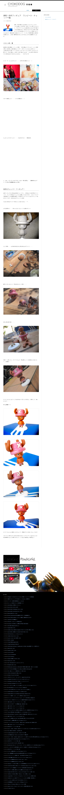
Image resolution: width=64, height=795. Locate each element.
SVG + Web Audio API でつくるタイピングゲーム (16, 662)
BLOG (36, 10)
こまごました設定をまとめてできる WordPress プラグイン (17, 780)
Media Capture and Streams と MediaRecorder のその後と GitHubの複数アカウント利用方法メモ (23, 646)
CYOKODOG (16, 4)
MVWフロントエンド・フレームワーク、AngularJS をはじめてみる (19, 677)
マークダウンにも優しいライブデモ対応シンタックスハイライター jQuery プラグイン (22, 685)
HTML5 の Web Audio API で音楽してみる (14, 673)
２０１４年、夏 (47, 17)
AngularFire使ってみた (11, 627)
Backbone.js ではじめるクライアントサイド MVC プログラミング (18, 679)
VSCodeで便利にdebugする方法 (13, 642)
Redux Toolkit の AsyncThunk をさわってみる (15, 611)
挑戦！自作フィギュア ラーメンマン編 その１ (16, 708)
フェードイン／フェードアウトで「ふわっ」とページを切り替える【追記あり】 (21, 697)
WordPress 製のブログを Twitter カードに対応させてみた (17, 691)
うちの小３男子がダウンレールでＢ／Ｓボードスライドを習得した (19, 689)
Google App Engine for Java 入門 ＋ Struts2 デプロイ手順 (17, 732)
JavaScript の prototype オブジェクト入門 (14, 683)
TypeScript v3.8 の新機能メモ (12, 619)
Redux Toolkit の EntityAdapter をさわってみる (15, 609)
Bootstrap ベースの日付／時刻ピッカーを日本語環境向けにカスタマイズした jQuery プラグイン (24, 763)
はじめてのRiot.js (11, 652)
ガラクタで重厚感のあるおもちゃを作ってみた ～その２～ (18, 759)
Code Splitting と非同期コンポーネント (14, 605)
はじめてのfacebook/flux (12, 654)
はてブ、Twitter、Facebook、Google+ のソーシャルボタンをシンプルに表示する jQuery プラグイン (24, 728)
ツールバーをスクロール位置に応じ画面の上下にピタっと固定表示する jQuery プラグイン (23, 710)
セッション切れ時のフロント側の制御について (16, 603)
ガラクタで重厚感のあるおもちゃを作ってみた (16, 761)
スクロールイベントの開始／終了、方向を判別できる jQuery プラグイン (20, 755)
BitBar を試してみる (11, 648)
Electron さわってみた (11, 660)
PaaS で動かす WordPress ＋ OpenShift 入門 (15, 730)
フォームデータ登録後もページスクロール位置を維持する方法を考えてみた (21, 767)
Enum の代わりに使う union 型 (13, 607)
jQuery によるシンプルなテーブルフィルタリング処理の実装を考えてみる (20, 786)
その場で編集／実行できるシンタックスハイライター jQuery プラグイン (20, 757)
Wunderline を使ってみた (12, 664)
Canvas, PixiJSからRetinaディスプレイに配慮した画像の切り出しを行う (19, 617)
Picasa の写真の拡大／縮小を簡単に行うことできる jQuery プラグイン (19, 712)
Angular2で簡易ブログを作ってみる (14, 658)
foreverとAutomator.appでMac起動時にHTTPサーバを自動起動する (19, 615)
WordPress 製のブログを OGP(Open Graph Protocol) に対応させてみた (19, 693)
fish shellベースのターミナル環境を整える (15, 621)
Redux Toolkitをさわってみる (12, 613)
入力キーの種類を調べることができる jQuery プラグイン (17, 751)
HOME (28, 10)
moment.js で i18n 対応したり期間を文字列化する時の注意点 (18, 623)
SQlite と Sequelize (11, 640)
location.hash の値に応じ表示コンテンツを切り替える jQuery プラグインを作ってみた (22, 765)
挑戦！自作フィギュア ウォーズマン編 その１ (16, 724)
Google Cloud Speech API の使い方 (13, 644)
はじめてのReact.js (11, 656)
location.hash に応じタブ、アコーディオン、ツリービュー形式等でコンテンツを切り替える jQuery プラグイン (26, 745)
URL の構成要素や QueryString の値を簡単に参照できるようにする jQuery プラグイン (22, 753)
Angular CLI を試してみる (12, 650)
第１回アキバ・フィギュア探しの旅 (14, 749)
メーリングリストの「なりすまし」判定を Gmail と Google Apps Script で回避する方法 (22, 722)
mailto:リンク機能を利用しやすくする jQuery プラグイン (17, 720)
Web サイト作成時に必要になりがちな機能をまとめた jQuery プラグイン (20, 769)
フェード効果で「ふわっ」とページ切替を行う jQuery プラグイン (19, 695)
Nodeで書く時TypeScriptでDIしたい (13, 625)
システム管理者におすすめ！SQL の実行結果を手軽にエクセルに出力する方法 (21, 718)
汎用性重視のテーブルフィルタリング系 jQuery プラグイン (18, 782)
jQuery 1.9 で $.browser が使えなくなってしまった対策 (17, 784)
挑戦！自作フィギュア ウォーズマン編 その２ (16, 716)
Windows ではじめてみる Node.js (13, 675)
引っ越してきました (11, 788)
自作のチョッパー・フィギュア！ (50, 19)
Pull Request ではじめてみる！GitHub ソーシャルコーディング (18, 681)
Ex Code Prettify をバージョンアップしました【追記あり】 (17, 687)
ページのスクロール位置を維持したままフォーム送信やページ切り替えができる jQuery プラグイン (24, 747)
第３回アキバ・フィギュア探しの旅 (14, 726)
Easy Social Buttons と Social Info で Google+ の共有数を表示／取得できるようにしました (22, 714)
